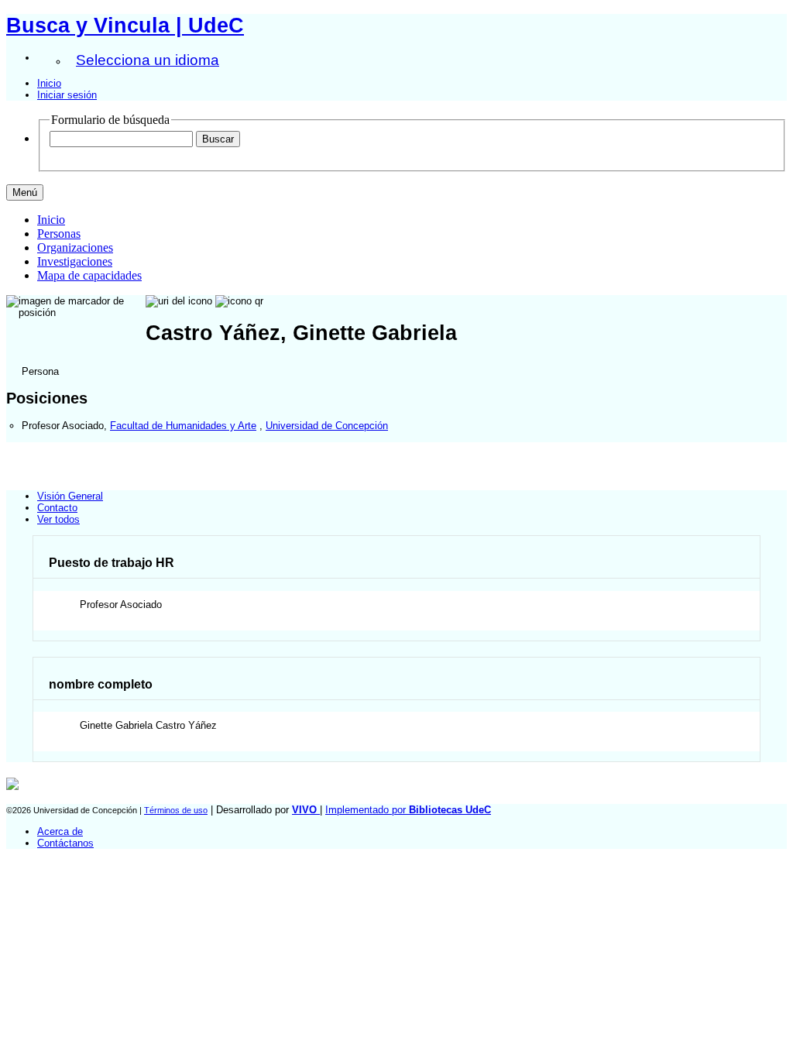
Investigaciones (74, 261)
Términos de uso (176, 810)
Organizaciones (75, 247)
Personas (59, 233)
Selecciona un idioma (147, 60)
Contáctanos (65, 843)
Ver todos (58, 519)
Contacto (57, 508)
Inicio (49, 83)
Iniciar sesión (67, 95)
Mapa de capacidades (89, 275)
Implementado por (408, 810)
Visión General (70, 496)
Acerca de (60, 831)
